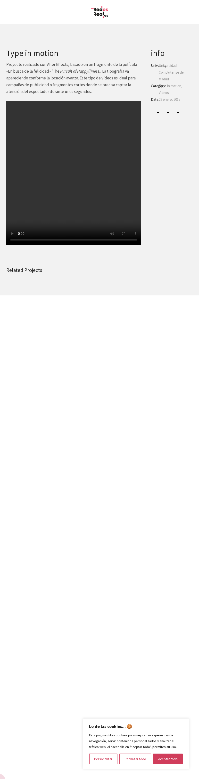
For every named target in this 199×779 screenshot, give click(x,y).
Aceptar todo (168, 759)
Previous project (11, 389)
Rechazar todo (135, 759)
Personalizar (103, 759)
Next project (188, 389)
